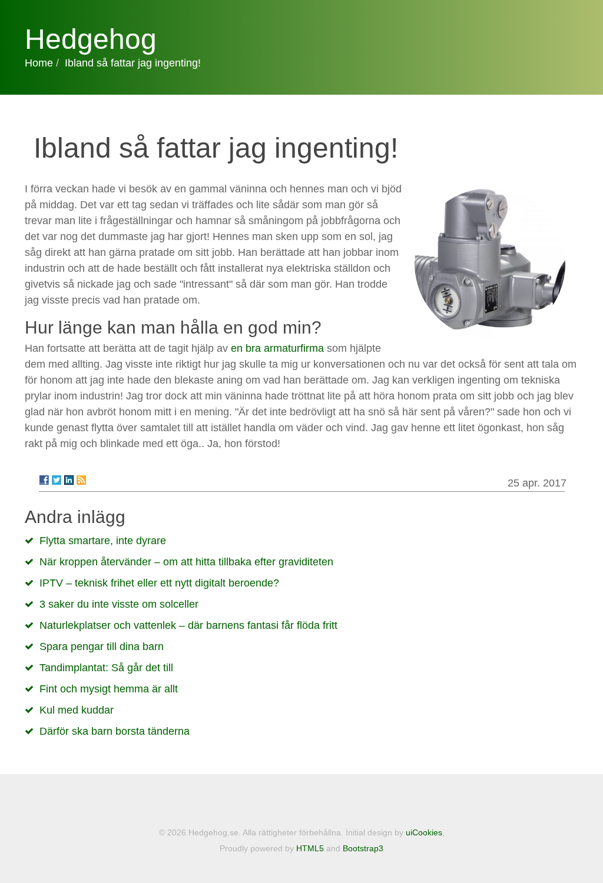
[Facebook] (44, 480)
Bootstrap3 (363, 848)
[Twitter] (56, 480)
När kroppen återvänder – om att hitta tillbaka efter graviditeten (186, 562)
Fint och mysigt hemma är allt (108, 689)
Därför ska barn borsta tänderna (114, 731)
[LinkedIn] (69, 480)
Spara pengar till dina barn (101, 646)
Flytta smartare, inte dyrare (102, 541)
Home (39, 63)
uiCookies (424, 832)
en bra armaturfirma (277, 348)
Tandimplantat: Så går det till (106, 668)
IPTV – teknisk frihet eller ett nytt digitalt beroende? (159, 583)
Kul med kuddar (76, 710)
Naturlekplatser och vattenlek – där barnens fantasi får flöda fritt (188, 625)
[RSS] (81, 480)
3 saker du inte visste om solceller (118, 604)
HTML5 (310, 848)
